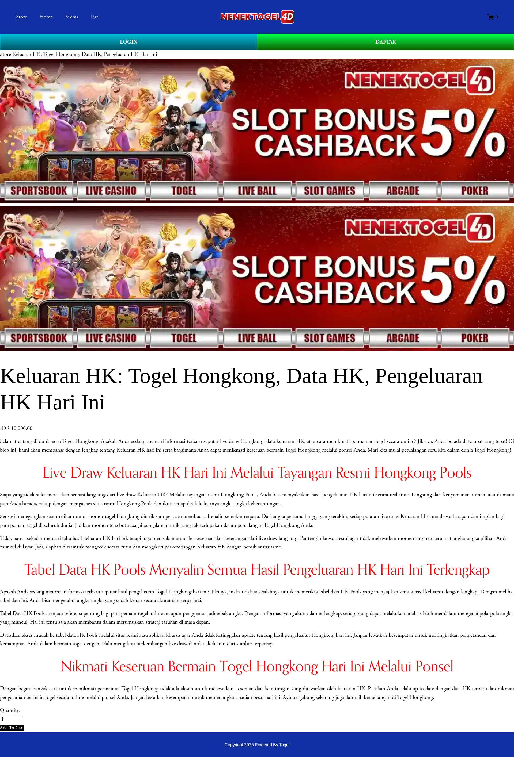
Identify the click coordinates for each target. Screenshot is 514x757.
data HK (340, 591)
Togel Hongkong (80, 441)
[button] (12, 727)
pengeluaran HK (339, 494)
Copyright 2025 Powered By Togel (257, 744)
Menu (71, 16)
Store (5, 54)
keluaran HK (351, 688)
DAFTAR (385, 42)
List (94, 16)
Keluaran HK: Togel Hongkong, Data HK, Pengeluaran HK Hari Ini (84, 54)
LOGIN (128, 42)
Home (46, 16)
